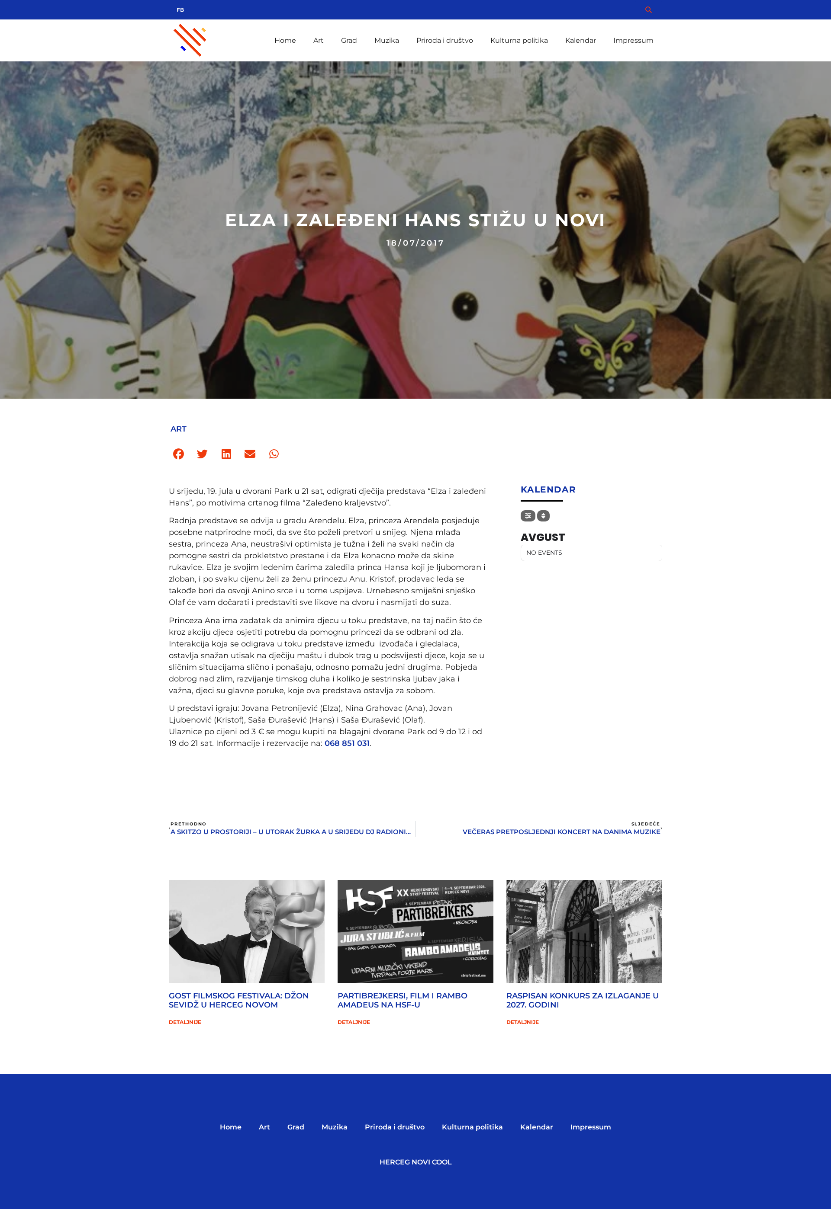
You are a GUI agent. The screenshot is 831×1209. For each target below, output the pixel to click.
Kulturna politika (519, 40)
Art (318, 40)
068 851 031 (347, 743)
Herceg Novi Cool (416, 1162)
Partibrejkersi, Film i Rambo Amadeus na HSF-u (402, 1000)
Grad (349, 40)
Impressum (633, 40)
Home (285, 40)
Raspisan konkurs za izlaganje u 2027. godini (582, 1000)
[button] (178, 454)
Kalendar (580, 40)
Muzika (386, 40)
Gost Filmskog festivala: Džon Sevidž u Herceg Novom (239, 1000)
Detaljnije (185, 1022)
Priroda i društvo (444, 40)
